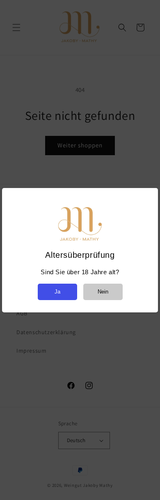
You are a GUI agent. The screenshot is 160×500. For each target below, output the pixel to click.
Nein (103, 292)
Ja (57, 292)
